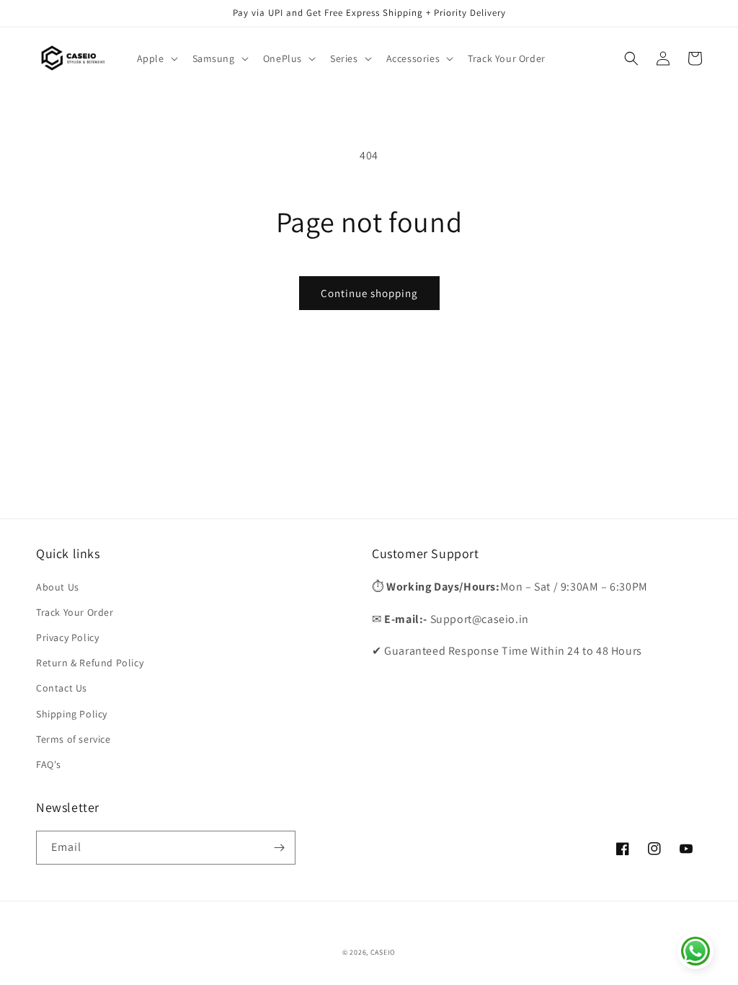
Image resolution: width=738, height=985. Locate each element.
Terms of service (73, 739)
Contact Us (61, 687)
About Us (57, 586)
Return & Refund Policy (89, 662)
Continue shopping (369, 293)
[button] (156, 58)
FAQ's (48, 764)
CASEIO (383, 952)
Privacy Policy (67, 637)
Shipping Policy (71, 713)
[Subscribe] (279, 848)
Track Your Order (75, 612)
